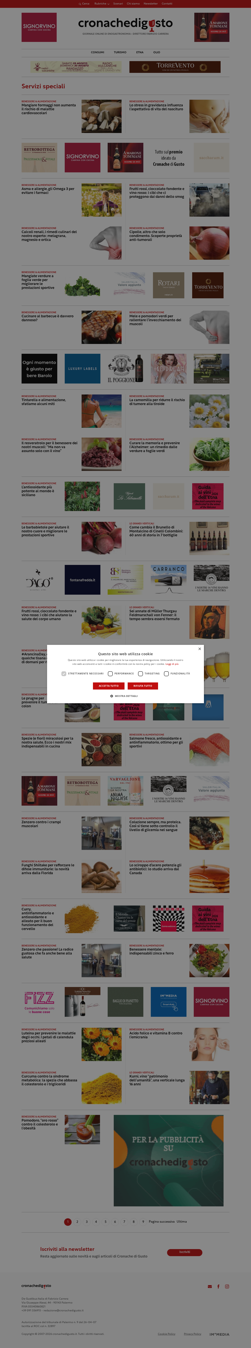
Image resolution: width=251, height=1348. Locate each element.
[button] (125, 696)
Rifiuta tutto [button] (143, 686)
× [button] (199, 649)
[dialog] (125, 674)
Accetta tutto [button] (109, 686)
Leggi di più (172, 664)
